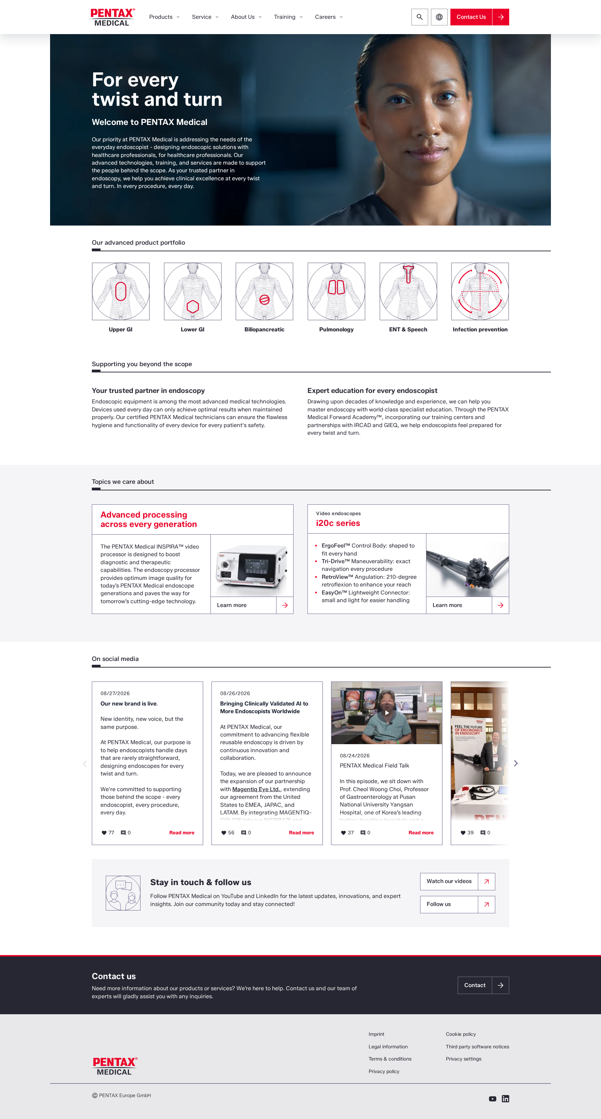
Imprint (376, 1034)
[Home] (112, 17)
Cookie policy (461, 1034)
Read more (181, 833)
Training (285, 17)
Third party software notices (477, 1047)
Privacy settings (463, 1059)
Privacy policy (384, 1071)
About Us (243, 17)
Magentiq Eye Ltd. (256, 789)
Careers (325, 17)
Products (161, 17)
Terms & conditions (390, 1059)
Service (201, 17)
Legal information (388, 1047)
